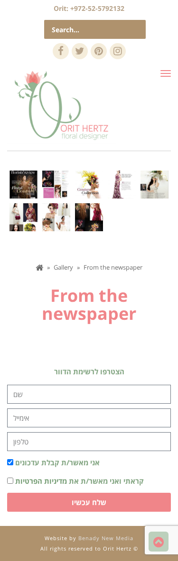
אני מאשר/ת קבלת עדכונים (57, 462)
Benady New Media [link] (105, 538)
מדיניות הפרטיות (41, 481)
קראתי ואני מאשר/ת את (79, 481)
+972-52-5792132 (97, 8)
